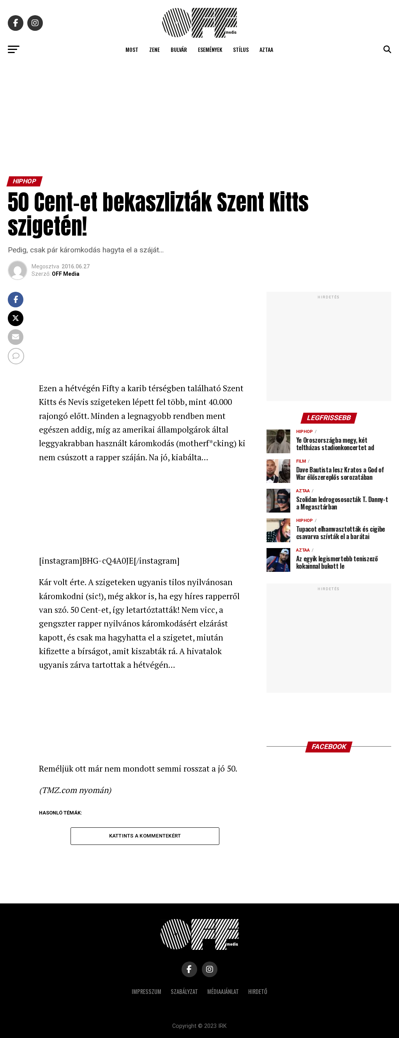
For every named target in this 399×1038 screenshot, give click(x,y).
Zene (154, 49)
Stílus (241, 49)
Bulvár (179, 49)
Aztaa (266, 49)
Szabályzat (184, 991)
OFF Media (65, 274)
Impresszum (146, 991)
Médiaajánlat (223, 991)
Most (131, 49)
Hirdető (257, 991)
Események (210, 49)
